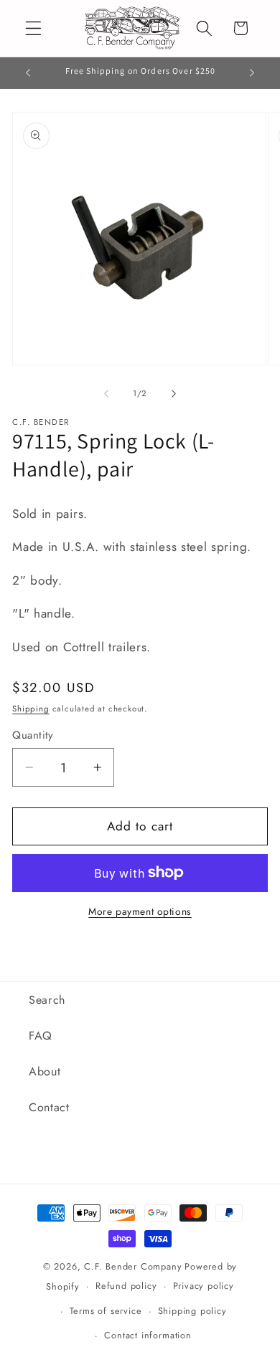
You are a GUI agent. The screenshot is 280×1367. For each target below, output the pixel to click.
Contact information (147, 1335)
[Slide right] (174, 393)
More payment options (140, 911)
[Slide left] (106, 393)
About (44, 1071)
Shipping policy (192, 1311)
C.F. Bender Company (133, 1266)
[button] (33, 28)
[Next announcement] (252, 73)
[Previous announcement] (28, 73)
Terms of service (106, 1311)
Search (47, 1000)
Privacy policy (203, 1285)
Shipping (30, 708)
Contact (49, 1107)
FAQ (40, 1035)
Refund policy (126, 1285)
